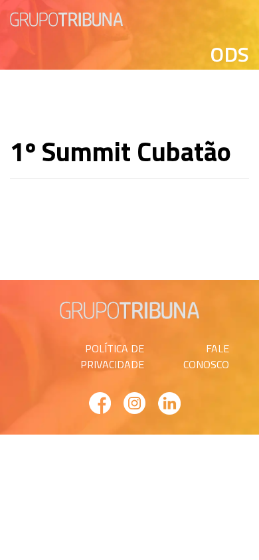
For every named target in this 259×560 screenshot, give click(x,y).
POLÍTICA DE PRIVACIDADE (112, 356)
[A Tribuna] (66, 18)
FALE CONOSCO (206, 356)
